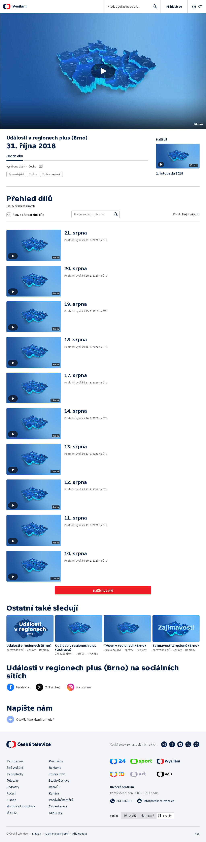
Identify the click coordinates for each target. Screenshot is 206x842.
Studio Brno (57, 774)
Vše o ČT (12, 813)
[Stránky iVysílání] (168, 762)
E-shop (11, 800)
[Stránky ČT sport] (141, 762)
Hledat (155, 6)
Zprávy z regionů (51, 174)
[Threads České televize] (196, 744)
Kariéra (54, 793)
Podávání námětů (61, 800)
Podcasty (12, 787)
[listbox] (147, 815)
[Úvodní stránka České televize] (29, 744)
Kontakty (55, 813)
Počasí (10, 793)
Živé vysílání (14, 768)
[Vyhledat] (116, 214)
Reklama (55, 768)
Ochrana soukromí (56, 833)
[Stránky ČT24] (118, 762)
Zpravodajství (16, 174)
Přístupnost (79, 833)
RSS (197, 833)
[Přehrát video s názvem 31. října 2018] (103, 71)
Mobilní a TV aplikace (20, 806)
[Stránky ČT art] (138, 775)
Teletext (12, 780)
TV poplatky (14, 774)
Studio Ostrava (59, 780)
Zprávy (33, 174)
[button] (103, 71)
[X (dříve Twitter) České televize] (188, 744)
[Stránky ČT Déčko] (117, 775)
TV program (14, 761)
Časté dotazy (58, 806)
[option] (130, 816)
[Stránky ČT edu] (164, 775)
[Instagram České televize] (164, 744)
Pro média (56, 761)
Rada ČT (54, 787)
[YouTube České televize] (180, 744)
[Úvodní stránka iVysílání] (18, 6)
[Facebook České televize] (172, 744)
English (36, 833)
